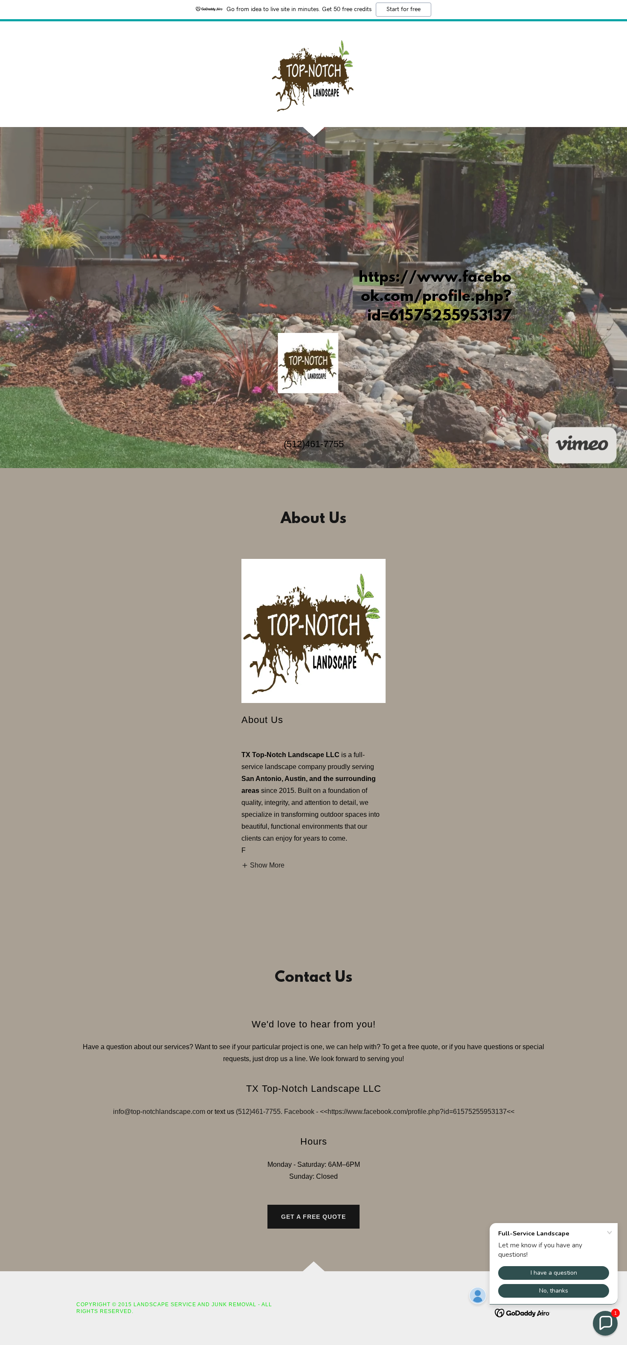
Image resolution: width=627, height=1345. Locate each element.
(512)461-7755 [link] (314, 444)
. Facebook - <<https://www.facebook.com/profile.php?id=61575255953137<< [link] (397, 1111)
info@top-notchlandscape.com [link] (159, 1111)
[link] (313, 73)
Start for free (403, 9)
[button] (262, 865)
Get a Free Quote (313, 1216)
